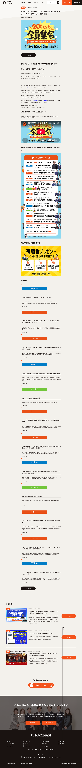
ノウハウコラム (9, 746)
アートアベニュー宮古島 (49, 749)
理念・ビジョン (27, 741)
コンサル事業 (62, 741)
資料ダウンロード (49, 722)
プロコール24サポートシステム (28, 757)
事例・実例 (36, 2)
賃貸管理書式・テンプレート (44, 757)
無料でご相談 (32, 722)
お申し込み (69, 616)
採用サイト (30, 749)
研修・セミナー (27, 743)
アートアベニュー (38, 749)
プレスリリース (27, 746)
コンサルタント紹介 (45, 741)
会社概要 (8, 741)
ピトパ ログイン (57, 757)
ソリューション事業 (10, 743)
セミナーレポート (45, 743)
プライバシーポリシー (11, 763)
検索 (58, 2)
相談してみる (41, 685)
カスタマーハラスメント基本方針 (26, 763)
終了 (24, 7)
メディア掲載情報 (45, 746)
